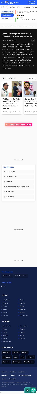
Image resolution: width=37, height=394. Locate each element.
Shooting (6, 362)
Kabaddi (30, 357)
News (5, 306)
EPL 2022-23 (24, 326)
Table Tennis (28, 362)
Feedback (22, 372)
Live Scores (6, 300)
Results (22, 303)
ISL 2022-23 (7, 326)
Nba (22, 357)
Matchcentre (7, 341)
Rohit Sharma (10, 196)
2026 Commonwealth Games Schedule (17, 186)
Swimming (16, 362)
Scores (12, 7)
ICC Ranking (24, 315)
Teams (5, 312)
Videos (18, 26)
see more (32, 78)
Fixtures (27, 7)
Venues (5, 315)
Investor (13, 375)
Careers (3, 379)
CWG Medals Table (11, 176)
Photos (22, 306)
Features (23, 309)
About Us (13, 372)
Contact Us (12, 379)
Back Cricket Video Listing (20, 125)
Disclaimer (4, 375)
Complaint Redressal (24, 375)
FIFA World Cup (10, 171)
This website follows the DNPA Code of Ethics (15, 382)
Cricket (4, 7)
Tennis (15, 352)
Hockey (24, 352)
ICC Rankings (10, 191)
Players (22, 312)
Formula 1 (6, 352)
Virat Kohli (9, 181)
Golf (15, 357)
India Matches (7, 15)
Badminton (7, 357)
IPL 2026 (5, 18)
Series (19, 7)
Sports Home (4, 26)
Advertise (4, 372)
